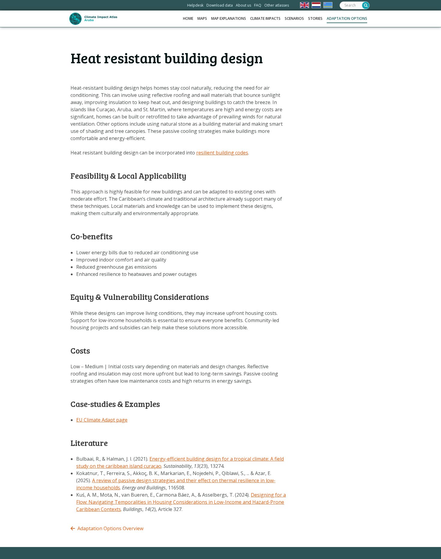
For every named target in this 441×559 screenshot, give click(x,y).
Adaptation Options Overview (110, 528)
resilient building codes (222, 152)
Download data (219, 5)
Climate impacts (265, 18)
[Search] (365, 5)
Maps (202, 18)
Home (188, 18)
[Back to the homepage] (93, 19)
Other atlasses (276, 5)
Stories (315, 18)
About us (243, 5)
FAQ (257, 5)
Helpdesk (195, 5)
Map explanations (228, 18)
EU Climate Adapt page (102, 420)
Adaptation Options (347, 18)
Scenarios (294, 18)
